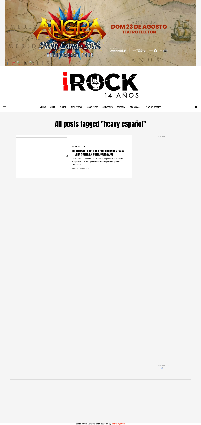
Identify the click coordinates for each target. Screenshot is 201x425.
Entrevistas (76, 107)
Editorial (121, 107)
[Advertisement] (162, 247)
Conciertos (92, 107)
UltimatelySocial (118, 423)
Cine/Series (107, 107)
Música (62, 107)
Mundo (43, 107)
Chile (52, 107)
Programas (135, 107)
